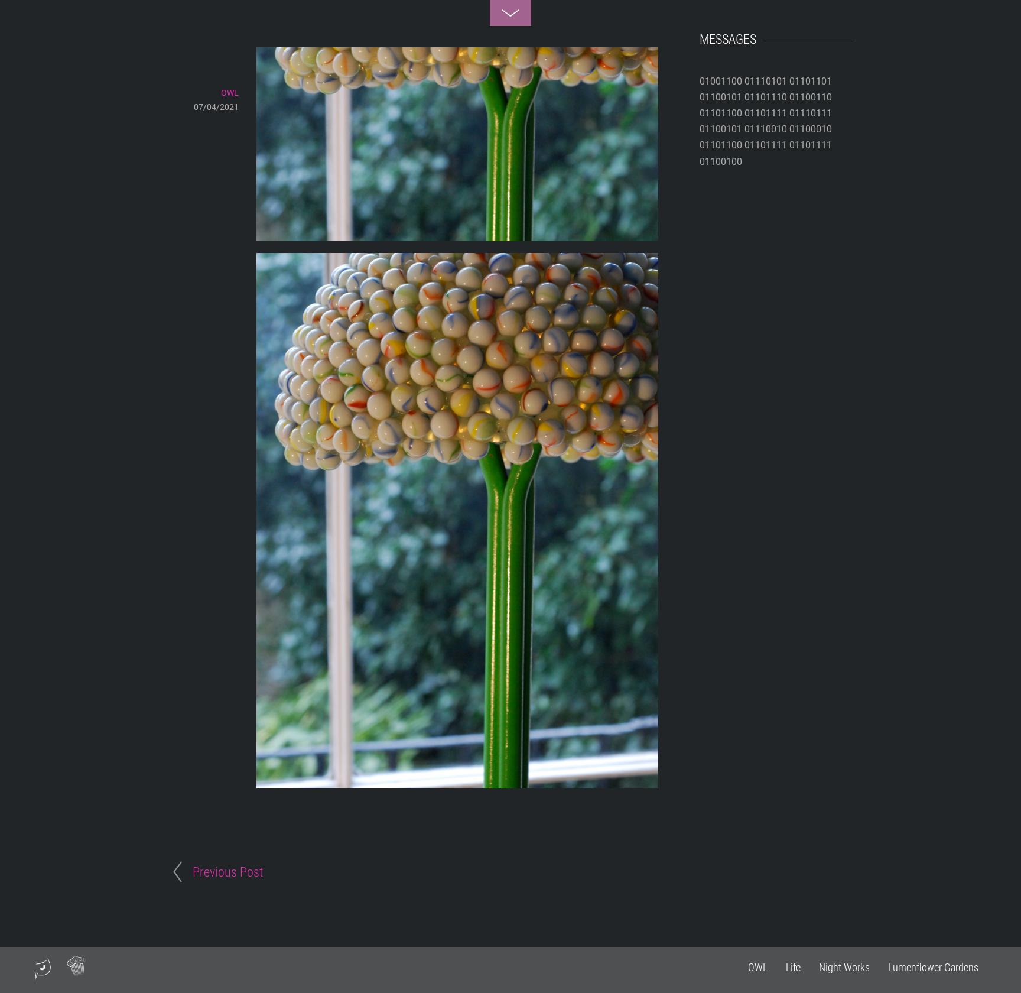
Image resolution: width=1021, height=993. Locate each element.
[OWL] (42, 974)
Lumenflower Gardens (933, 967)
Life (793, 967)
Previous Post (228, 872)
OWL (758, 967)
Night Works (844, 967)
